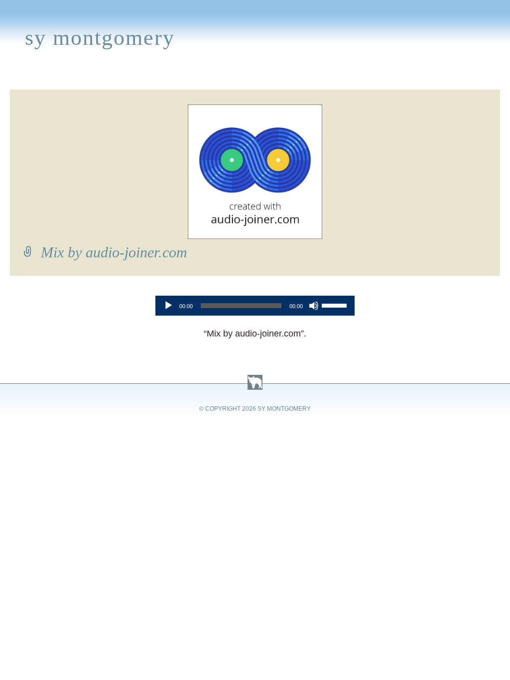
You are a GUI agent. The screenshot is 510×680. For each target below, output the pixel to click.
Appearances (117, 78)
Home (18, 78)
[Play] (168, 306)
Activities (260, 78)
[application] (255, 306)
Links (363, 78)
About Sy (317, 78)
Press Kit (409, 78)
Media (212, 78)
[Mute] (314, 306)
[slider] (336, 305)
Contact (464, 78)
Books (58, 78)
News (174, 78)
